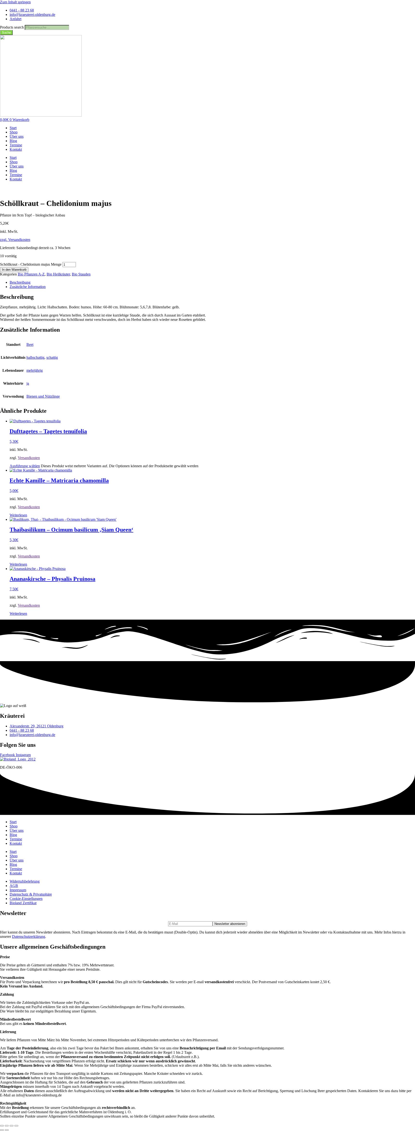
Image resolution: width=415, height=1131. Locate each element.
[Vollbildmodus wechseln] (7, 1125)
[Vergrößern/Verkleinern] (2, 1125)
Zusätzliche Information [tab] (28, 287)
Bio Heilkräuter (58, 274)
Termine (16, 145)
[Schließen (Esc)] (16, 1125)
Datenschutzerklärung (28, 936)
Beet (29, 344)
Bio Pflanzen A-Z (31, 274)
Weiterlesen (18, 515)
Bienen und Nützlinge (43, 396)
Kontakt (16, 149)
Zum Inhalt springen (15, 2)
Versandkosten (29, 458)
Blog (13, 141)
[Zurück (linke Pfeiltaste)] (2, 1130)
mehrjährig (34, 370)
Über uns (17, 136)
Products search (12, 27)
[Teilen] (11, 1125)
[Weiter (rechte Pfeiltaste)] (7, 1130)
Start (13, 128)
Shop (14, 132)
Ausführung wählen (25, 466)
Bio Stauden (81, 274)
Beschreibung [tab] (20, 282)
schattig (52, 357)
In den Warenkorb (14, 269)
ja (27, 383)
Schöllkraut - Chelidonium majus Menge (30, 264)
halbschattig (35, 357)
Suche (6, 32)
